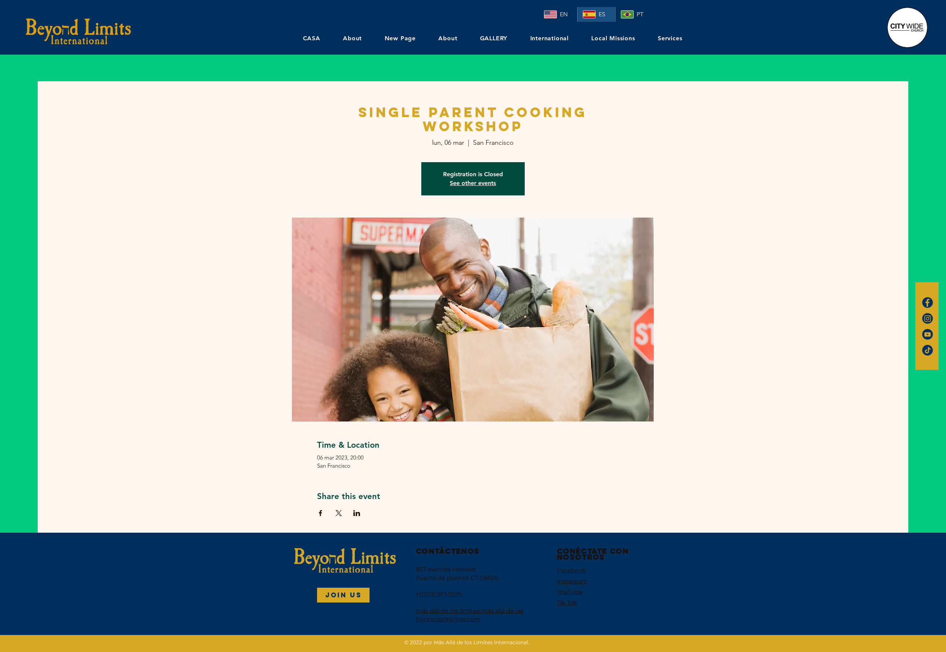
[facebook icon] (927, 302)
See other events (473, 183)
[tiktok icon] (927, 350)
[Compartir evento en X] (338, 513)
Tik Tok (567, 602)
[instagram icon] (927, 318)
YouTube (570, 591)
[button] (343, 595)
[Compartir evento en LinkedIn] (356, 513)
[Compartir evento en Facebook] (320, 513)
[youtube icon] (927, 334)
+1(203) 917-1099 (439, 594)
